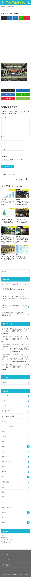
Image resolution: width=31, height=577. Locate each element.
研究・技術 (5, 482)
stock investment (7, 401)
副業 (3, 441)
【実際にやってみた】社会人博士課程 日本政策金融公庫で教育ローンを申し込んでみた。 (14, 298)
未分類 (4, 472)
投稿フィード (5, 538)
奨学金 (4, 451)
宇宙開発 (4, 456)
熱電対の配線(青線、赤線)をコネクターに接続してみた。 (14, 314)
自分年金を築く (16, 2)
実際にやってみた (7, 461)
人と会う (4, 436)
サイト (3, 149)
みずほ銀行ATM (7, 411)
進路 (3, 522)
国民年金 (4, 446)
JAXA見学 (5, 396)
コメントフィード (6, 540)
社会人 (4, 487)
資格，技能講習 (6, 507)
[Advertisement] (15, 41)
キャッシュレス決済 (8, 416)
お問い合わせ (6, 565)
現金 (3, 477)
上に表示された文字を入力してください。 (12, 159)
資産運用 (4, 512)
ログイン (4, 535)
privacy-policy (6, 560)
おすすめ (4, 406)
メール (4, 143)
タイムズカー (6, 421)
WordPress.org (6, 542)
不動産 (4, 431)
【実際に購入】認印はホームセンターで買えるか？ (14, 290)
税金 (3, 492)
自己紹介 (4, 497)
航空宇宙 (4, 502)
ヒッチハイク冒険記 (8, 426)
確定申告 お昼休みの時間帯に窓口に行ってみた (14, 307)
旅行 (3, 466)
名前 (3, 136)
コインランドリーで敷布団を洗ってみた (14, 284)
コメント (4, 117)
